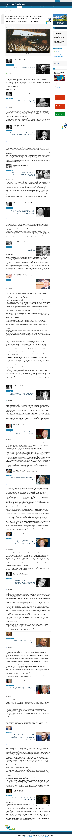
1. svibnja (59, 84)
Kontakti (57, 63)
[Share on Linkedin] (2, 21)
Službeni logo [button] (48, 6)
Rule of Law (32, 1)
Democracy (26, 1)
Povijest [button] (19, 6)
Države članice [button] (25, 6)
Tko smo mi (8, 6)
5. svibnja (59, 90)
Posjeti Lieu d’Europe (59, 52)
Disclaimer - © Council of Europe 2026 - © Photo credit (34, 836)
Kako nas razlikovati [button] (34, 6)
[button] (36, 833)
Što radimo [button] (13, 6)
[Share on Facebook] (2, 19)
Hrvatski (57, 1)
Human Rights (21, 1)
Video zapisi (42, 6)
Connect (62, 1)
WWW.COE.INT (7, 1)
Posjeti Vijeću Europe (59, 51)
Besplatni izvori (58, 54)
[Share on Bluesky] (2, 15)
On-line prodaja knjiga (59, 56)
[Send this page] (2, 23)
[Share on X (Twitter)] (2, 17)
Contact (46, 836)
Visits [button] (54, 6)
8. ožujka (59, 87)
